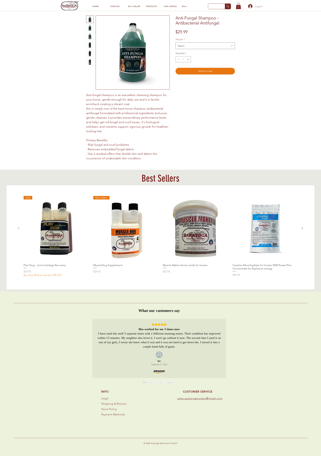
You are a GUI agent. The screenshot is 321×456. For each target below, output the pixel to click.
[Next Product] (302, 228)
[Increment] (188, 59)
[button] (238, 6)
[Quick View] (195, 228)
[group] (160, 236)
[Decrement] (178, 59)
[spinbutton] (183, 59)
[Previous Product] (19, 228)
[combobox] (205, 46)
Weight (180, 39)
